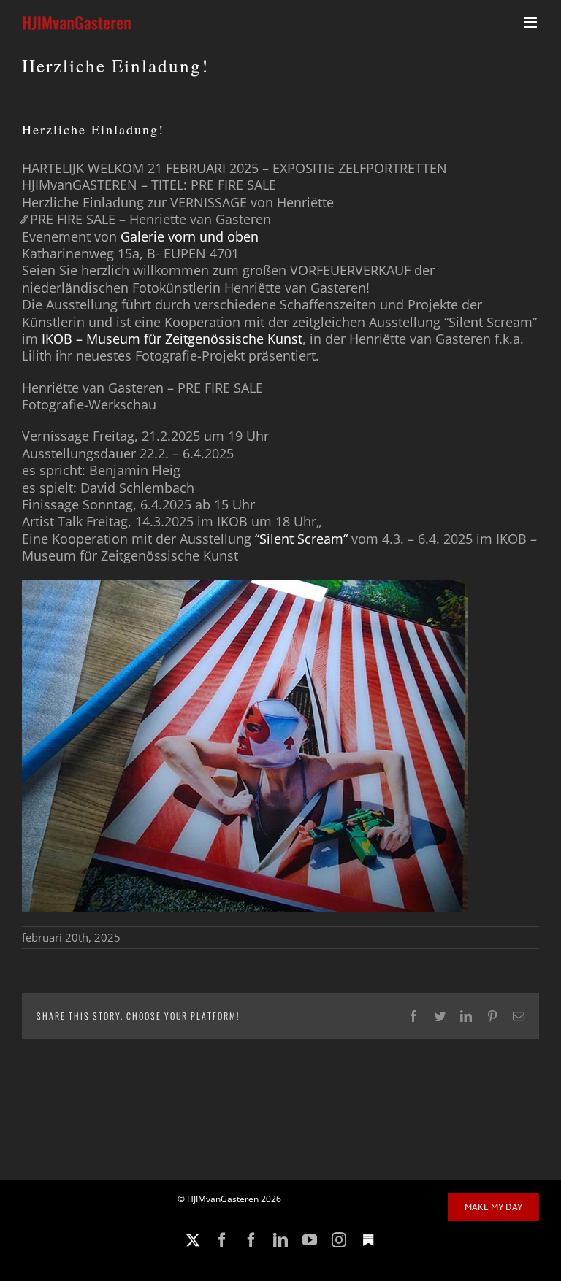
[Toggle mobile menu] (531, 22)
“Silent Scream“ (301, 538)
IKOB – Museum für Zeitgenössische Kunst (172, 338)
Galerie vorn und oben (190, 236)
